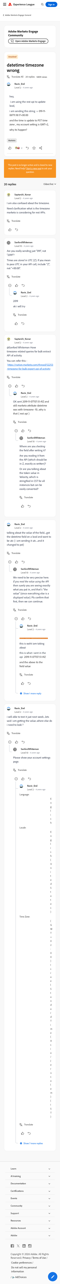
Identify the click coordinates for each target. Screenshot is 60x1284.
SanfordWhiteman (23, 242)
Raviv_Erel (19, 83)
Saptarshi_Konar (22, 194)
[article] (30, 212)
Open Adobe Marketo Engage (30, 41)
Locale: (23, 827)
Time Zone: (25, 916)
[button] (18, 77)
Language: (24, 794)
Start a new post (33, 168)
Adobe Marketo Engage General (18, 15)
